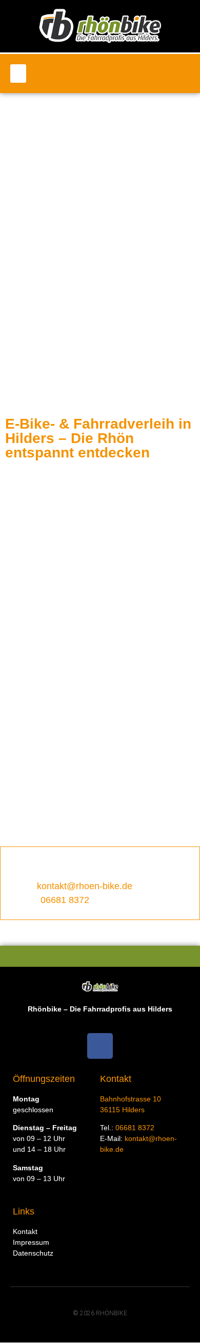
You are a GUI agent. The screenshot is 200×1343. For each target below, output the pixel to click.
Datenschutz (33, 1253)
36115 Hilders (122, 1110)
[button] (18, 73)
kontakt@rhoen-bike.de (84, 886)
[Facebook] (100, 1046)
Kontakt (25, 1231)
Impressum (31, 1242)
